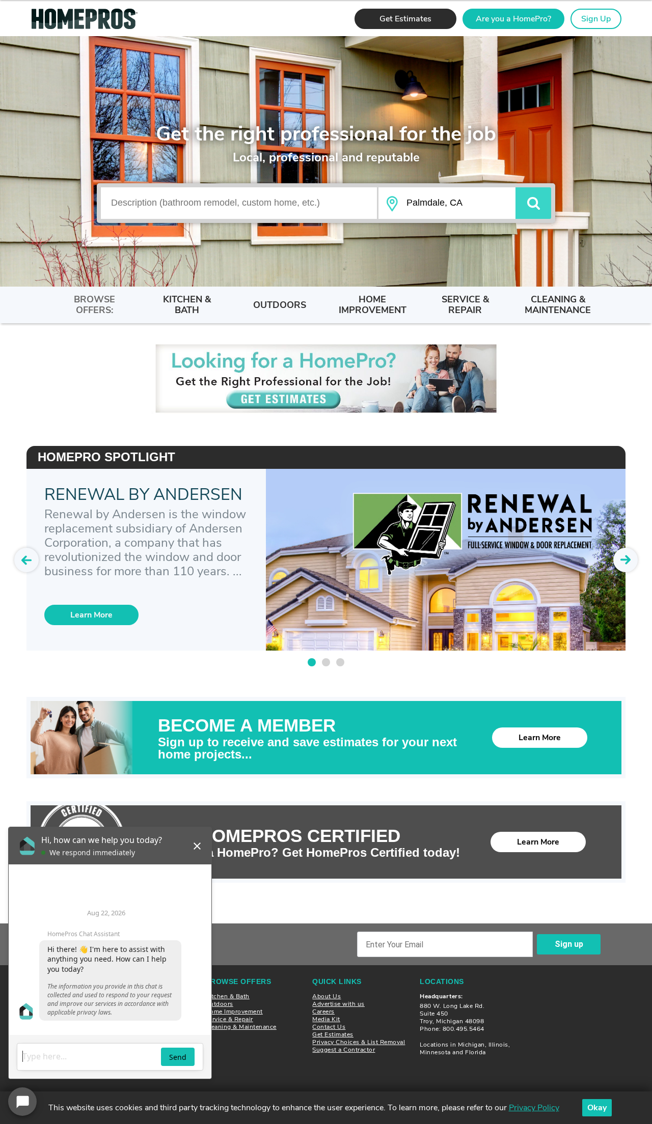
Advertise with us (338, 1004)
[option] (326, 378)
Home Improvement (234, 1011)
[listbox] (326, 378)
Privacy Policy (534, 1107)
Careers (323, 1011)
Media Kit (326, 1019)
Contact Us (328, 1027)
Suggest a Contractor (343, 1050)
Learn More (540, 737)
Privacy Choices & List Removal (358, 1042)
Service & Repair (229, 1019)
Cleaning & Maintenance (241, 1027)
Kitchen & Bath (227, 996)
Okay (597, 1107)
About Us (326, 996)
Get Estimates (333, 1034)
